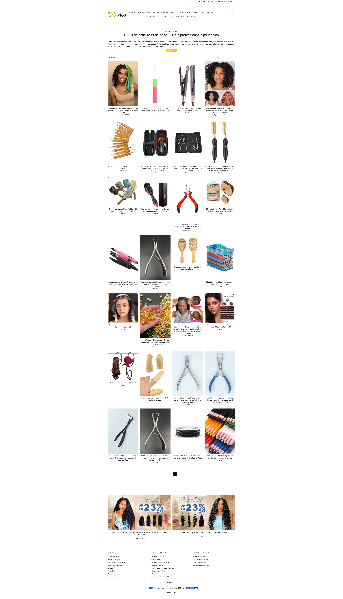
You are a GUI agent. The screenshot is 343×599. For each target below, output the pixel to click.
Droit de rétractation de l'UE (160, 577)
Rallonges (208, 13)
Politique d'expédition (158, 571)
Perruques (154, 16)
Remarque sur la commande (160, 562)
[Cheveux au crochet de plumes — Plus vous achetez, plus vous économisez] (139, 512)
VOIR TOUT (139, 538)
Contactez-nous (113, 556)
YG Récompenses (199, 556)
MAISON (131, 13)
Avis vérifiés (112, 571)
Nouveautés (144, 13)
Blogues (111, 568)
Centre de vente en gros (201, 565)
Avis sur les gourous (115, 574)
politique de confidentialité (117, 562)
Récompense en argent (201, 559)
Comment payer (156, 559)
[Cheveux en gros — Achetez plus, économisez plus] (203, 512)
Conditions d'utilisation (116, 565)
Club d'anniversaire (199, 562)
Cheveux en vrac (189, 13)
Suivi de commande (157, 556)
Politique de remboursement (160, 574)
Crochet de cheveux (164, 13)
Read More (171, 50)
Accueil (167, 31)
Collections (174, 31)
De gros (191, 16)
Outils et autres (173, 16)
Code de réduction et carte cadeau (162, 568)
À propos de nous (114, 559)
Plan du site (112, 577)
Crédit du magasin (157, 565)
